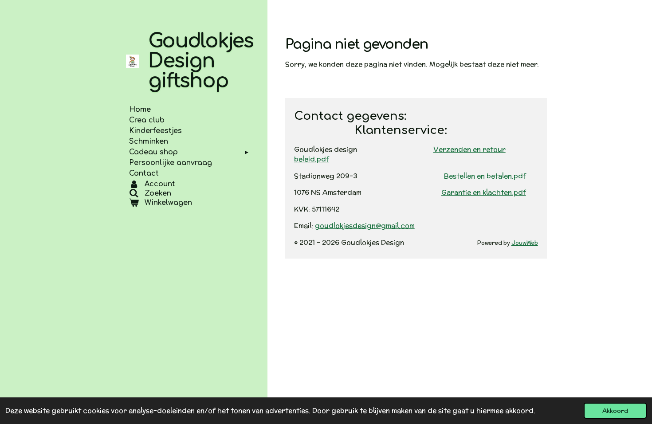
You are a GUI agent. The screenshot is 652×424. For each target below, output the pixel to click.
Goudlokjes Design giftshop (200, 61)
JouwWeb (524, 243)
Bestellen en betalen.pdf (485, 176)
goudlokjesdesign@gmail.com (365, 225)
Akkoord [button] (615, 410)
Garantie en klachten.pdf (483, 192)
